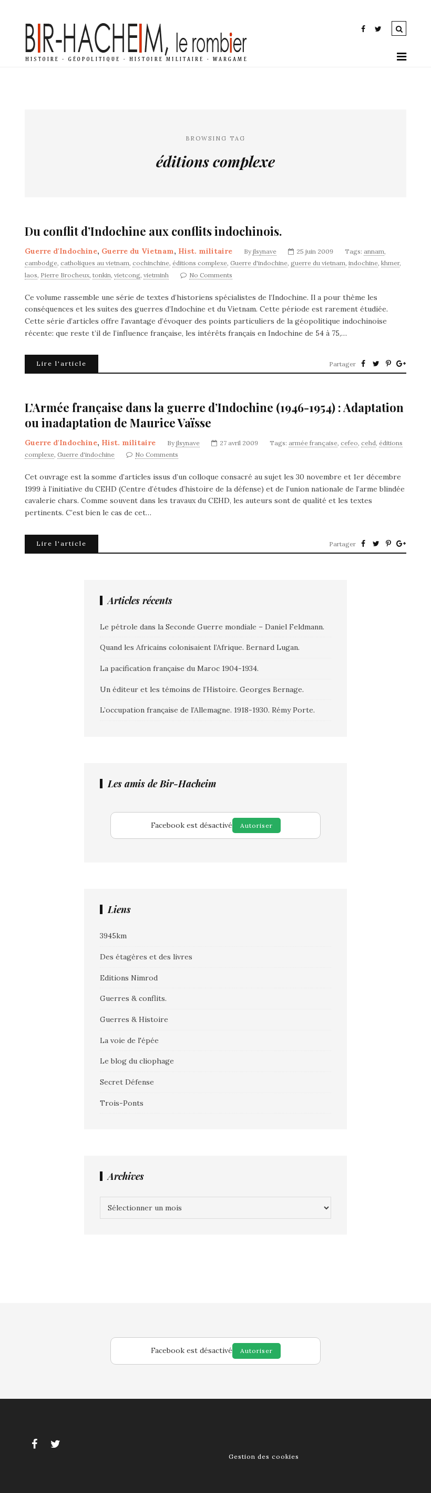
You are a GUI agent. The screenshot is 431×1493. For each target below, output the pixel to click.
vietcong (127, 275)
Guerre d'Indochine (61, 251)
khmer (390, 263)
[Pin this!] (388, 364)
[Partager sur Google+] (401, 364)
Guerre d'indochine (259, 263)
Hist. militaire (205, 251)
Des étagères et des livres (146, 956)
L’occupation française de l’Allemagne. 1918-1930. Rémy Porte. (207, 710)
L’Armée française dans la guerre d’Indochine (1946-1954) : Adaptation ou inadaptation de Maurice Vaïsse (214, 415)
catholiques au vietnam (94, 263)
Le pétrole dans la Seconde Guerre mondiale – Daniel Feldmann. (212, 627)
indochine (363, 263)
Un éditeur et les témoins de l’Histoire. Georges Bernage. (202, 689)
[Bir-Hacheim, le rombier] (136, 60)
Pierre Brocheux (64, 275)
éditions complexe (199, 263)
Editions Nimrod (129, 978)
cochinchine (150, 263)
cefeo (349, 443)
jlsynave (264, 251)
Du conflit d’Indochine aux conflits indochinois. (153, 231)
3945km (113, 935)
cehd (368, 443)
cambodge (41, 263)
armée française (313, 443)
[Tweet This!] (376, 364)
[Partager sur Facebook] (363, 364)
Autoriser (256, 825)
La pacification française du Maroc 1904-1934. (179, 668)
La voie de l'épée (129, 1040)
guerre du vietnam (318, 263)
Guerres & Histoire (134, 1019)
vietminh (156, 275)
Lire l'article (61, 363)
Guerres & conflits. (133, 998)
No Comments (210, 275)
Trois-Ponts (121, 1103)
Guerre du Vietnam (137, 251)
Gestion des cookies (264, 1456)
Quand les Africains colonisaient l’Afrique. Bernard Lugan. (200, 647)
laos (31, 275)
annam (374, 251)
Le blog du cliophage (137, 1061)
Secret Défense (127, 1082)
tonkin (102, 275)
